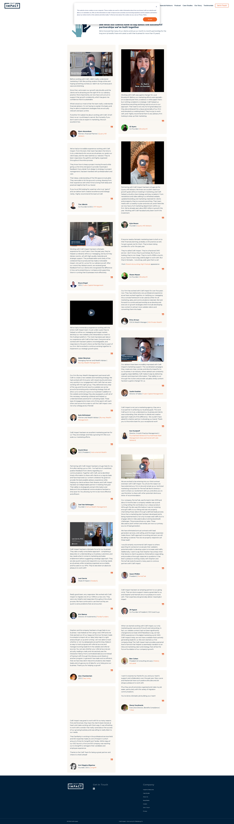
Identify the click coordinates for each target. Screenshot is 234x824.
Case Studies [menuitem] (146, 793)
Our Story (198, 5)
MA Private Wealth (155, 322)
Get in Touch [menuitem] (146, 807)
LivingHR (93, 767)
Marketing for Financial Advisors (160, 5)
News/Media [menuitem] (146, 800)
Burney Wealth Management (89, 363)
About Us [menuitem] (145, 796)
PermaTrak (142, 576)
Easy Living (87, 678)
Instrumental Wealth (99, 452)
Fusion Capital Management (93, 285)
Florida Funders (102, 617)
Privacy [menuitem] (145, 811)
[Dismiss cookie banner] (156, 7)
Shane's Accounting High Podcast (138, 264)
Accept (150, 19)
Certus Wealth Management (96, 507)
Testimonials (208, 5)
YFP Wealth (97, 207)
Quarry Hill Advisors (144, 226)
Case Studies (188, 5)
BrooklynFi (144, 129)
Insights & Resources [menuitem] (148, 789)
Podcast (177, 5)
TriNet (131, 710)
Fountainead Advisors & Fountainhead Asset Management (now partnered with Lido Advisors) (145, 438)
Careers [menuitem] (145, 804)
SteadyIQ (94, 581)
